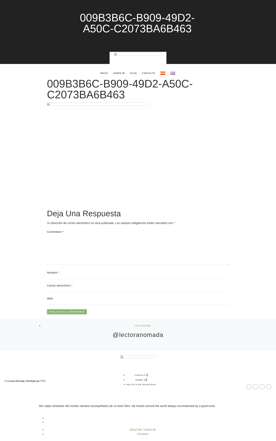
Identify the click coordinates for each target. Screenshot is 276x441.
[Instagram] (255, 386)
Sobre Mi (119, 73)
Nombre (53, 272)
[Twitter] (262, 386)
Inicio (104, 73)
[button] (41, 73)
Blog (133, 73)
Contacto (148, 73)
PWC (43, 381)
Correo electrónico (59, 285)
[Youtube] (268, 386)
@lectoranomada (138, 334)
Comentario (55, 231)
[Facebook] (249, 386)
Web (50, 298)
